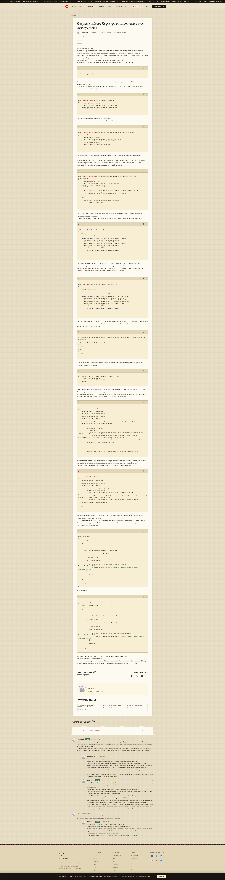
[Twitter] (137, 675)
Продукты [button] (90, 6)
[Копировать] (143, 68)
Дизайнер (96, 855)
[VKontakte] (161, 860)
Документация (116, 855)
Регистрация (159, 6)
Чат (126, 6)
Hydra (79, 42)
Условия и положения (137, 870)
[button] (135, 6)
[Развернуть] (146, 68)
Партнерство (135, 866)
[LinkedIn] (142, 675)
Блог (110, 6)
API (95, 867)
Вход (147, 6)
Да (80, 676)
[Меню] (61, 6)
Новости (115, 864)
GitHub (114, 870)
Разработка (118, 6)
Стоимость (102, 6)
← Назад (74, 15)
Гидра (95, 858)
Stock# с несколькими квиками (111, 705)
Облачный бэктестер (100, 870)
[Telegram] (132, 675)
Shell (95, 864)
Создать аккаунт (94, 731)
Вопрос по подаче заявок (134, 705)
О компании (134, 855)
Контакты (134, 863)
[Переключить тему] (141, 6)
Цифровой (91, 688)
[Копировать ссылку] (146, 675)
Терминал (96, 861)
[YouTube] (156, 860)
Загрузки (115, 867)
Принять (161, 876)
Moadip (79, 813)
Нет (87, 676)
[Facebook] (152, 856)
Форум (114, 858)
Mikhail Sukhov (91, 756)
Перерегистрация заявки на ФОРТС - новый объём (86, 706)
